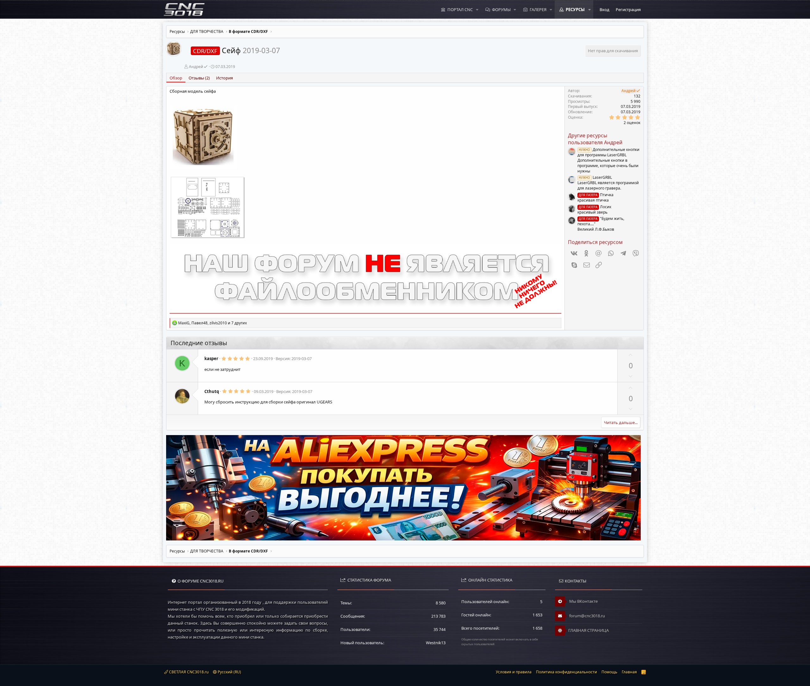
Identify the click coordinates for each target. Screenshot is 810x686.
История (224, 78)
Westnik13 (436, 642)
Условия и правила (514, 672)
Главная (629, 672)
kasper (211, 358)
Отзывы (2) (199, 78)
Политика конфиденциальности (566, 672)
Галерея (538, 9)
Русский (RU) (229, 672)
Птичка (596, 194)
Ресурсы (575, 9)
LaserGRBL (595, 177)
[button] (477, 9)
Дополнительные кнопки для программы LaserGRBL (608, 152)
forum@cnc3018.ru (586, 616)
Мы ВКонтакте (583, 601)
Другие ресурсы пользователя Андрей (595, 139)
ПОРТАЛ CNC (460, 9)
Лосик (595, 206)
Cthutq (211, 391)
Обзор (176, 78)
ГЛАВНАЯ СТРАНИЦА (588, 630)
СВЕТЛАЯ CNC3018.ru (188, 672)
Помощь (609, 672)
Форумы (501, 9)
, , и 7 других (212, 323)
